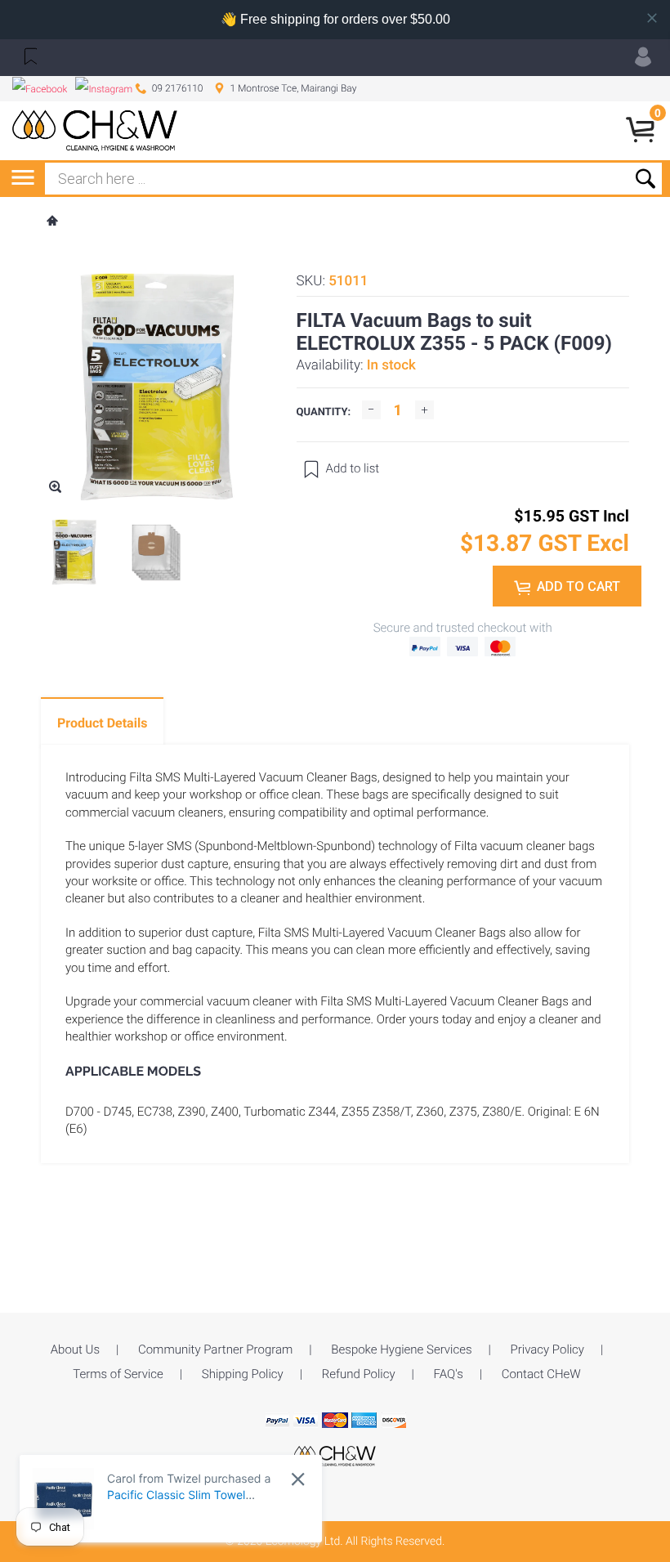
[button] (28, 55)
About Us (75, 1349)
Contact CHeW (541, 1374)
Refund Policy (358, 1374)
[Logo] (95, 130)
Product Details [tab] (102, 723)
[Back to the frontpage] (51, 222)
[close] (298, 1479)
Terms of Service (118, 1374)
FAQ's (448, 1374)
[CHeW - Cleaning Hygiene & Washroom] (335, 1455)
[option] (74, 552)
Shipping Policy (243, 1374)
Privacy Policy (547, 1349)
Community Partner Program (215, 1349)
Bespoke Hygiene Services (401, 1349)
